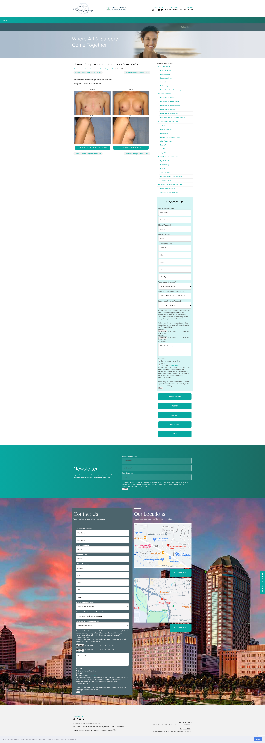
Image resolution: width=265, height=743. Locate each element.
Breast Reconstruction (167, 188)
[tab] (175, 396)
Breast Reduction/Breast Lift (169, 113)
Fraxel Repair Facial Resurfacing (170, 90)
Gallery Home (78, 69)
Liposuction (164, 133)
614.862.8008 (186, 9)
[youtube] (159, 10)
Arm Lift (162, 149)
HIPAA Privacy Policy (90, 727)
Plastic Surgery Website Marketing (85, 730)
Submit (125, 488)
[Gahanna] (163, 600)
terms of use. (175, 365)
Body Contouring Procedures (168, 121)
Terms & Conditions (117, 727)
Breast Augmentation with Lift (169, 102)
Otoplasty (163, 82)
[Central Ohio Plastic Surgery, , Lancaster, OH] (83, 8)
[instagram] (153, 10)
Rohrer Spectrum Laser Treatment (171, 176)
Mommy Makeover (166, 129)
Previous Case (88, 72)
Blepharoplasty (165, 74)
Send (160, 388)
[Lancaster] (163, 545)
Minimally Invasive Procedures (168, 157)
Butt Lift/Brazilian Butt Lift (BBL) (170, 137)
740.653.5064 (171, 9)
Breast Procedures (91, 69)
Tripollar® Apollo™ (165, 180)
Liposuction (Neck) (166, 78)
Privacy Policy (104, 727)
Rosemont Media (107, 730)
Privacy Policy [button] (70, 739)
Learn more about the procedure (92, 148)
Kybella (162, 169)
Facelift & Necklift (165, 70)
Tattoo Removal (165, 172)
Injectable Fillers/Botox (167, 161)
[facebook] (155, 10)
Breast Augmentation (107, 69)
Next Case (137, 72)
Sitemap (78, 727)
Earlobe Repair (165, 86)
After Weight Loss (166, 141)
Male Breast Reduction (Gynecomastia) (172, 117)
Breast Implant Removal (167, 109)
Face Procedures (164, 66)
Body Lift (163, 145)
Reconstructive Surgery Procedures (170, 184)
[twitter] (162, 10)
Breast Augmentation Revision (170, 106)
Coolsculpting (164, 165)
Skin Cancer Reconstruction (169, 192)
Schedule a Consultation (131, 148)
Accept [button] (258, 739)
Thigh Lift (163, 153)
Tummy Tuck (164, 125)
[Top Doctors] (116, 8)
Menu (5, 20)
